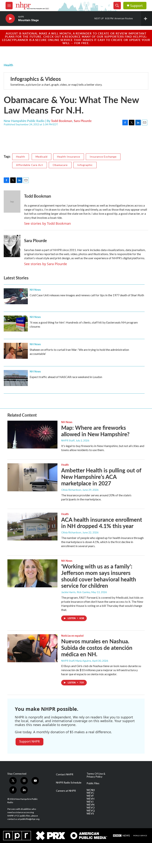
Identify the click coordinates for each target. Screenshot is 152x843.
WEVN (90, 804)
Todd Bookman (61, 120)
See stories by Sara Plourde (45, 264)
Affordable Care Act (29, 164)
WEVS (90, 813)
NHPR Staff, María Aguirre (76, 660)
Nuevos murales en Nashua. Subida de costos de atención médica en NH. (96, 647)
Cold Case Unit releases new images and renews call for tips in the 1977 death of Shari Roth (87, 295)
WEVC (90, 792)
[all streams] (146, 18)
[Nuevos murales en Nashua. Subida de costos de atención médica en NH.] (32, 648)
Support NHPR (29, 741)
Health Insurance (68, 156)
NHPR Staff (68, 440)
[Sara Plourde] (12, 246)
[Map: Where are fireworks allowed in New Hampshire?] (32, 434)
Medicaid (41, 156)
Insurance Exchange (103, 156)
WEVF (90, 795)
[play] (10, 19)
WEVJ (90, 801)
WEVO (91, 807)
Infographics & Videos (35, 78)
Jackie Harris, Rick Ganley (75, 592)
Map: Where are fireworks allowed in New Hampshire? (95, 431)
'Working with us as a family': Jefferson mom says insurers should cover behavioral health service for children (98, 575)
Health (8, 65)
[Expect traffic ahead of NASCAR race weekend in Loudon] (16, 378)
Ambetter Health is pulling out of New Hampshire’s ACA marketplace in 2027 (101, 476)
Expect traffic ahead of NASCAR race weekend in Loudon (66, 377)
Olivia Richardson (71, 489)
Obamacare (60, 164)
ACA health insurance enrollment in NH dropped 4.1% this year (101, 523)
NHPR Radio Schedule (68, 782)
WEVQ (91, 810)
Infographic (85, 164)
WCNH (91, 789)
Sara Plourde (83, 120)
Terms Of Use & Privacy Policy (96, 775)
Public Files (93, 783)
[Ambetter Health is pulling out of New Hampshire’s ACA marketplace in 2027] (32, 477)
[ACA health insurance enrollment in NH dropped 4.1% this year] (32, 526)
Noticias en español (72, 635)
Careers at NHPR (66, 790)
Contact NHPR (64, 774)
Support (136, 6)
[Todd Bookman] (12, 201)
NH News (35, 289)
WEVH (90, 798)
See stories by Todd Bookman (47, 223)
